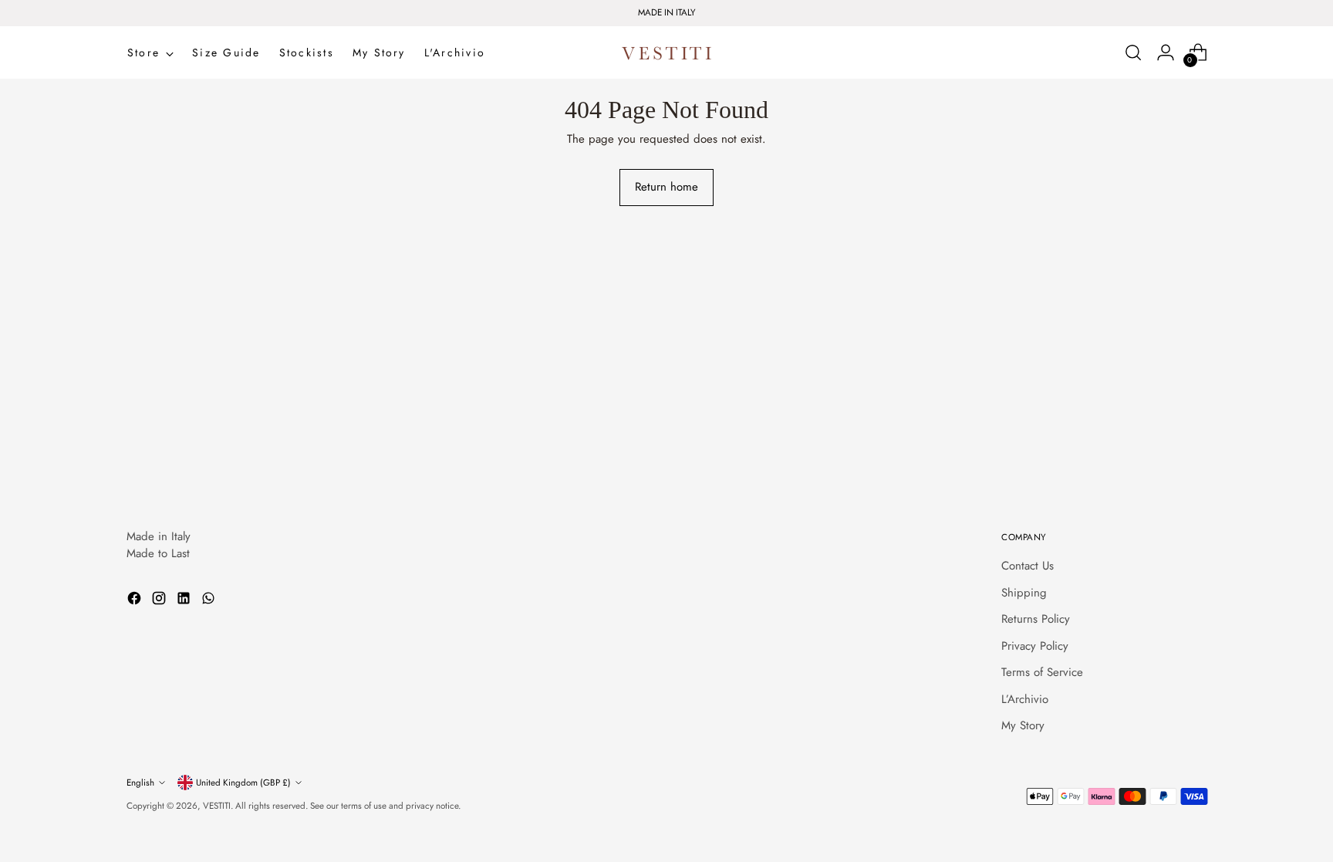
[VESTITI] (666, 53)
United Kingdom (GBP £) (243, 782)
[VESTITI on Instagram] (160, 600)
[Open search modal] (1133, 52)
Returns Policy (1035, 618)
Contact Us (1027, 565)
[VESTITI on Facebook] (136, 600)
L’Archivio (1024, 699)
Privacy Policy (1034, 645)
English (140, 782)
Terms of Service (1042, 672)
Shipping (1024, 592)
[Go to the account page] (1165, 52)
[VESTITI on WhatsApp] (210, 600)
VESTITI (217, 805)
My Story (1022, 725)
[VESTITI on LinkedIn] (185, 600)
